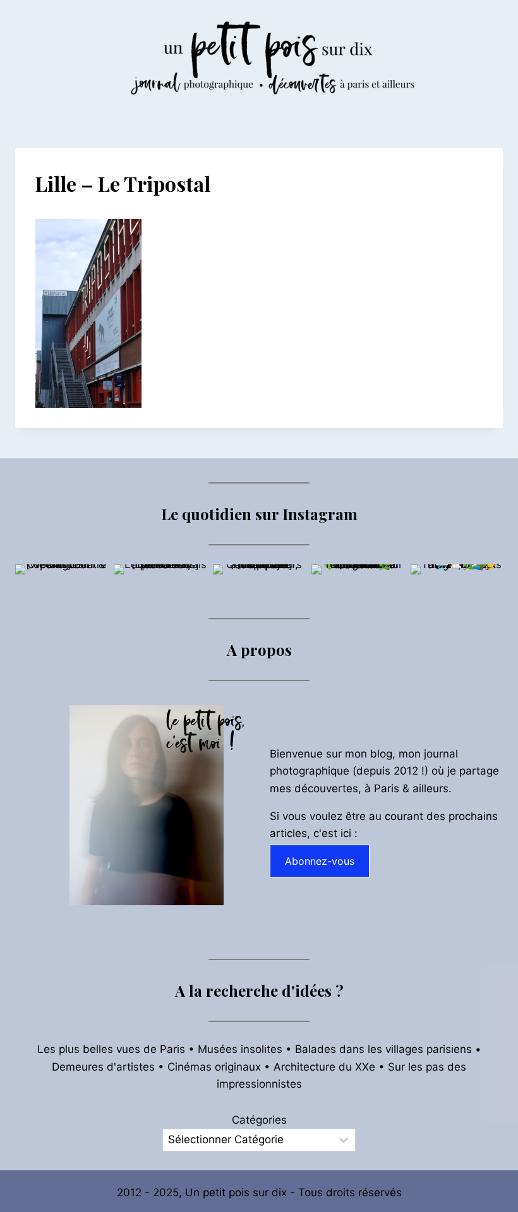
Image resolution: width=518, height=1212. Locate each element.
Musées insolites (240, 1049)
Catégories (259, 1120)
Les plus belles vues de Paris (111, 1049)
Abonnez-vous (319, 861)
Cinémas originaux (214, 1066)
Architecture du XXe (324, 1066)
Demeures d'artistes (103, 1066)
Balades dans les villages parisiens (383, 1049)
